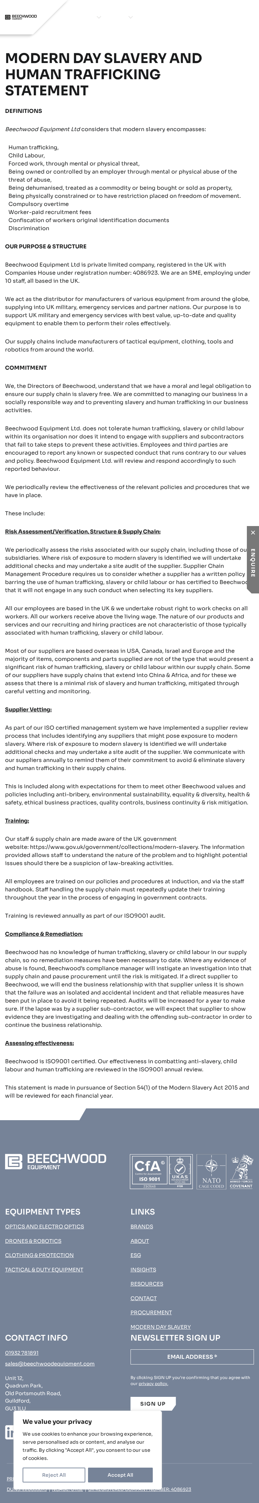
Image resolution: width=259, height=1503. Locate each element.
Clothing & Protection (39, 1255)
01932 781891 (21, 1353)
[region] (87, 1450)
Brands (114, 17)
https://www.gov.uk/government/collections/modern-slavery (114, 847)
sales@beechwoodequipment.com (50, 1363)
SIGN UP (153, 1404)
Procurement (233, 17)
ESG (136, 1255)
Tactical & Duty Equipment (44, 1269)
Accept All (120, 1475)
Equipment (78, 17)
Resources (147, 1284)
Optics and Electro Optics (44, 1226)
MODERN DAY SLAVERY (161, 1327)
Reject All (54, 1475)
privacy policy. (153, 1383)
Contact (196, 17)
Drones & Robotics (33, 1241)
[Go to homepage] (21, 17)
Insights (168, 17)
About (144, 17)
